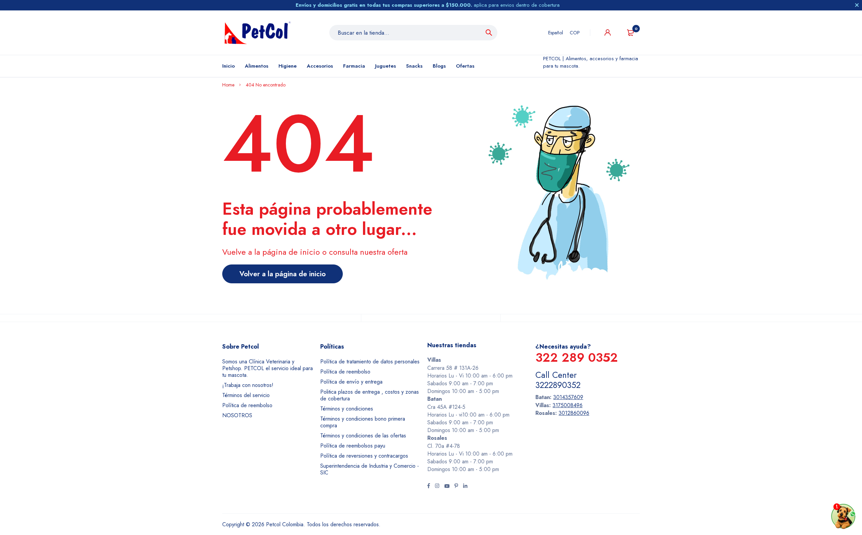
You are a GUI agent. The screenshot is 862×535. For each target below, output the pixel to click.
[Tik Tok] (456, 487)
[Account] (607, 32)
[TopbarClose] (857, 5)
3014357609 (568, 397)
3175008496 (568, 405)
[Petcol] (257, 33)
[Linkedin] (465, 487)
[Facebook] (428, 487)
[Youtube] (447, 487)
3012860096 (574, 413)
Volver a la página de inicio (282, 274)
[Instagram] (437, 487)
